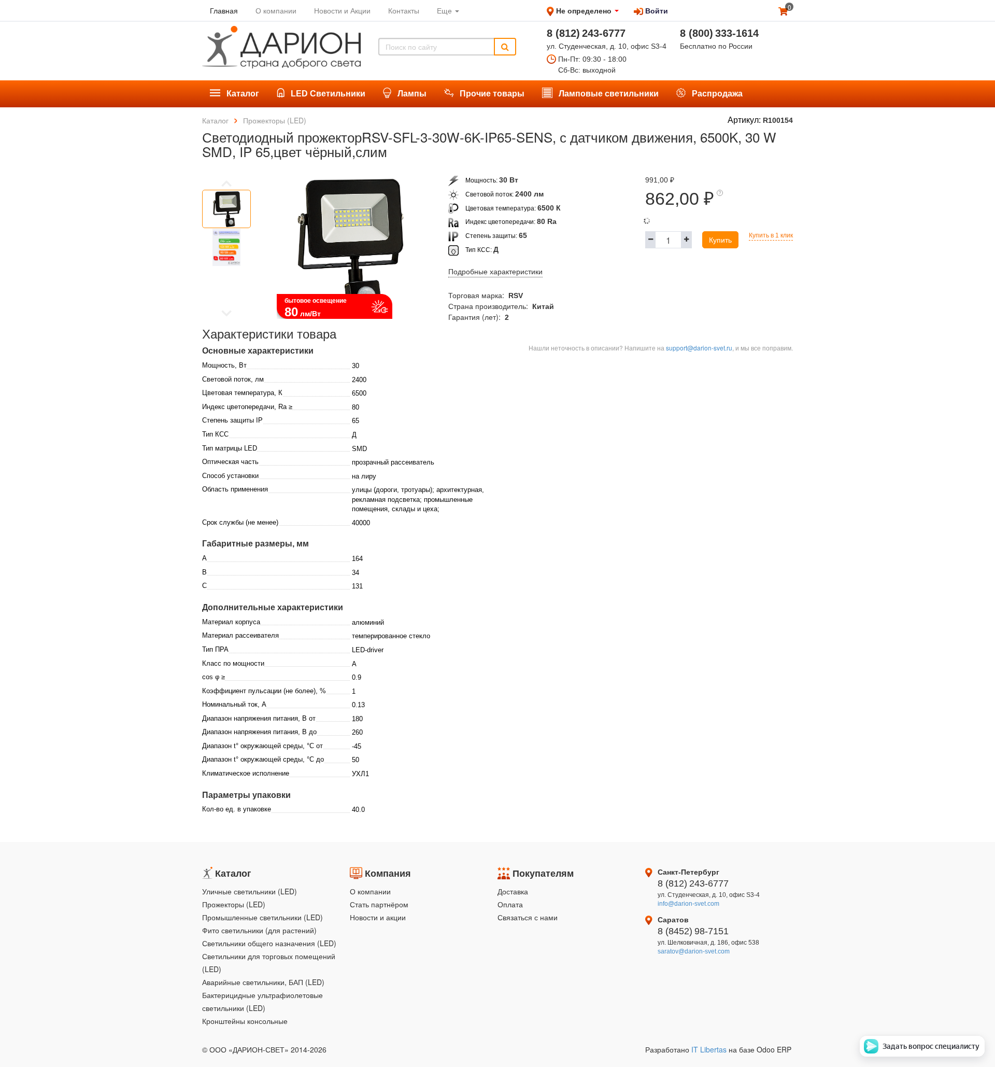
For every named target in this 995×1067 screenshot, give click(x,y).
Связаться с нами (527, 917)
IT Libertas (710, 1049)
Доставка (512, 891)
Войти (655, 10)
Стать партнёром (379, 904)
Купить (720, 239)
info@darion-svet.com (688, 903)
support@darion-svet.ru (699, 347)
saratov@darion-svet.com (694, 951)
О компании (370, 891)
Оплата (510, 904)
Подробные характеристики (495, 272)
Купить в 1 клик (771, 235)
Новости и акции (378, 917)
